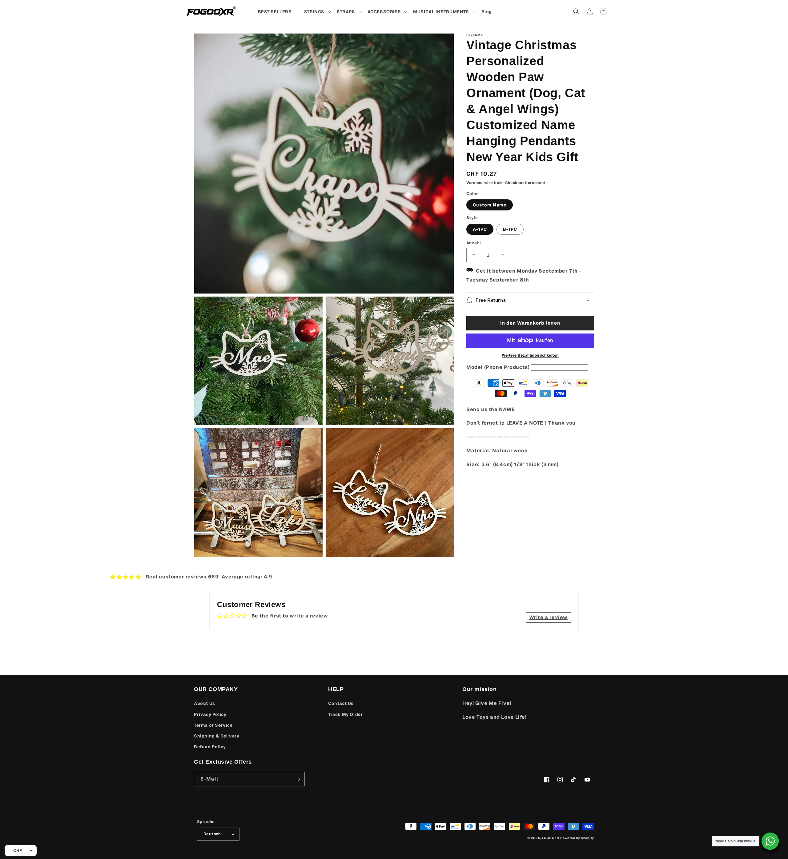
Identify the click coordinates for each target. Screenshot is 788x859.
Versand (474, 182)
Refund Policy (210, 746)
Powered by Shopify (577, 838)
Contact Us (341, 703)
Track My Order (345, 714)
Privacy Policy (210, 714)
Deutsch (212, 834)
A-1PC (480, 229)
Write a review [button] (548, 617)
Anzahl (473, 242)
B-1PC (510, 229)
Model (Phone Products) (497, 367)
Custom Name (489, 204)
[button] (317, 11)
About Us (204, 703)
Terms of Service (213, 725)
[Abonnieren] (297, 779)
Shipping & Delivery (216, 736)
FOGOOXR (550, 838)
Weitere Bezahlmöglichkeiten (530, 355)
